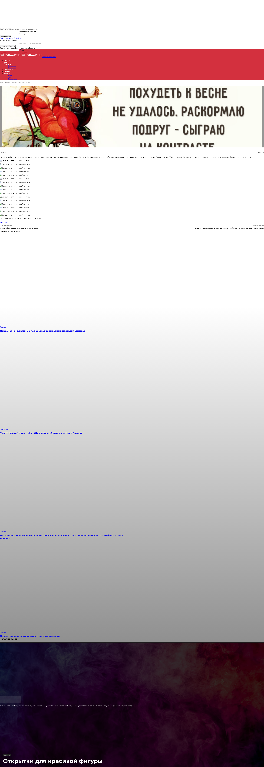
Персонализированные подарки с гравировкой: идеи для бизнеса (42, 331)
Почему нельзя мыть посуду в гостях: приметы (30, 636)
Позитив (7, 755)
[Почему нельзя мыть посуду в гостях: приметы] (67, 586)
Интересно (4, 429)
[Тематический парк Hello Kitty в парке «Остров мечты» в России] (67, 383)
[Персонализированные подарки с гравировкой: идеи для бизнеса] (67, 281)
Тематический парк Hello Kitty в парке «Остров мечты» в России (41, 433)
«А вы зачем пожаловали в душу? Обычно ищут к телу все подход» (229, 228)
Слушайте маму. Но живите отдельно (19, 228)
